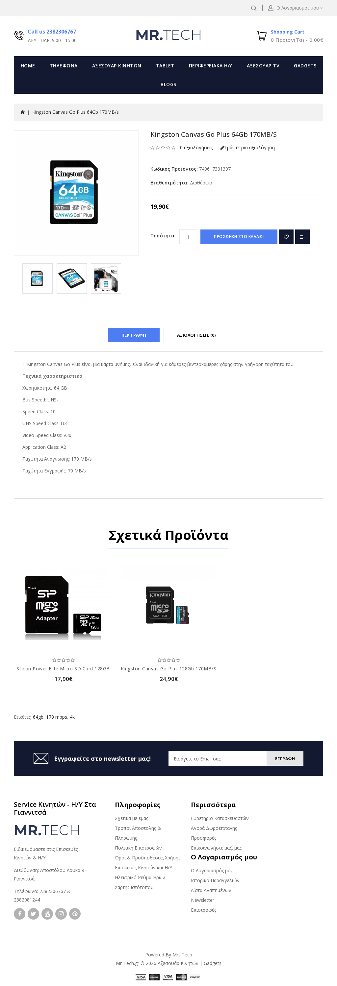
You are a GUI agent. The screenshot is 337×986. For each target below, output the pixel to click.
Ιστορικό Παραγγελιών (215, 880)
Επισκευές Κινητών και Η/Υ (143, 867)
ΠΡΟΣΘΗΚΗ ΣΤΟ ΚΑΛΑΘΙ (239, 236)
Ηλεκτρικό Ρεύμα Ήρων (140, 877)
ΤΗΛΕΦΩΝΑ (64, 65)
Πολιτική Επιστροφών (138, 848)
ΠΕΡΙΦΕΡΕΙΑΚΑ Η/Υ (210, 65)
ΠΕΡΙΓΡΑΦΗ (133, 335)
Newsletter (202, 900)
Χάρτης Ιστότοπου (134, 887)
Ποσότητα (162, 235)
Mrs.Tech (182, 954)
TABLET (165, 65)
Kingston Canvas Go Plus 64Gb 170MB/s (75, 112)
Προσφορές (203, 838)
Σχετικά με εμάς (131, 818)
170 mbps (56, 717)
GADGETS (305, 65)
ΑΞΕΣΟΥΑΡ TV (263, 65)
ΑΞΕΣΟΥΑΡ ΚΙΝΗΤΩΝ (117, 65)
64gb (38, 717)
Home (28, 65)
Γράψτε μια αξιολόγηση (249, 147)
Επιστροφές (203, 910)
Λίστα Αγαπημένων (211, 890)
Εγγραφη (285, 758)
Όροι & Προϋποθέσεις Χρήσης (147, 857)
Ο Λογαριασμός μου (212, 870)
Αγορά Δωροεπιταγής (214, 828)
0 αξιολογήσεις (196, 147)
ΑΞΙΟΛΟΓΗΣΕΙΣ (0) (196, 335)
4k (72, 717)
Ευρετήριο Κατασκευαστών (220, 818)
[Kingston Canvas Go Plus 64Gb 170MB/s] (37, 278)
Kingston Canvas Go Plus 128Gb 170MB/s (169, 668)
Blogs (168, 84)
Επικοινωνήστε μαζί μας (216, 848)
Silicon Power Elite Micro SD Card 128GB (63, 668)
